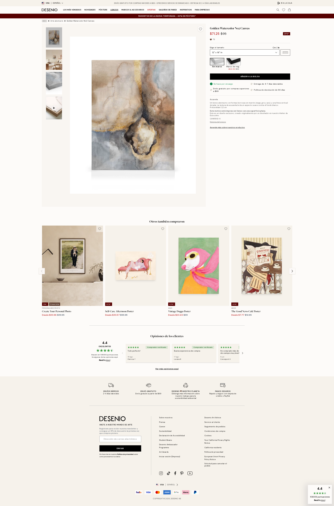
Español (57, 3)
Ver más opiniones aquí (166, 369)
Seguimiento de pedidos (214, 426)
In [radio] (278, 47)
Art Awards (164, 452)
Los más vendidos (72, 10)
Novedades (90, 10)
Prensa (162, 422)
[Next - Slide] (292, 64)
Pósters (103, 10)
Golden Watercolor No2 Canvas (80, 21)
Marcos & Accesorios (132, 10)
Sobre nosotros (166, 417)
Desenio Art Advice (212, 417)
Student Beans (165, 440)
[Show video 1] (54, 108)
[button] (285, 52)
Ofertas (151, 10)
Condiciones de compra (214, 431)
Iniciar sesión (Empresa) (169, 456)
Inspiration (186, 10)
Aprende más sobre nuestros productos (227, 127)
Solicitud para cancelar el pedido (215, 464)
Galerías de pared (168, 10)
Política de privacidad (125, 454)
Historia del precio (218, 122)
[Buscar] (278, 10)
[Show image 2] (54, 60)
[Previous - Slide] (208, 64)
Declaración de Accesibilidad (172, 435)
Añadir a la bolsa (250, 76)
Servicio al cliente (212, 422)
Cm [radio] (274, 47)
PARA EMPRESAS (202, 10)
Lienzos (114, 10)
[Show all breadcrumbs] (44, 21)
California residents (213, 447)
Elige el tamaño (217, 47)
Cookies (208, 435)
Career (162, 426)
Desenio (174, 499)
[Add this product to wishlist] (200, 29)
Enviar (120, 448)
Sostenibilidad (165, 431)
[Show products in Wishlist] (284, 10)
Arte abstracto (56, 21)
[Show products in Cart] (289, 10)
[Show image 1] (54, 37)
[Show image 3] (54, 83)
